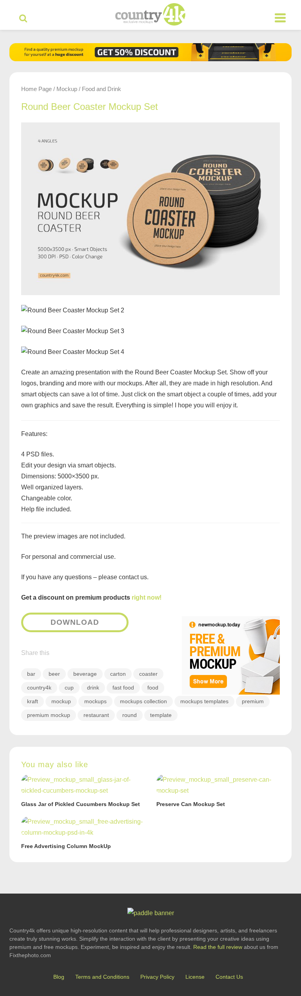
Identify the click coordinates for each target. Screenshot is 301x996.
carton (118, 674)
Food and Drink (101, 89)
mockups (95, 701)
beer (54, 674)
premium (253, 701)
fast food (123, 687)
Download (75, 622)
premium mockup (48, 715)
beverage (85, 674)
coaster (148, 674)
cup (69, 687)
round (129, 715)
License (195, 977)
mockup (61, 701)
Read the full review (217, 947)
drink (93, 687)
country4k (39, 687)
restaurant (96, 715)
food (152, 687)
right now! (146, 597)
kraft (32, 701)
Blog (58, 977)
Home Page (36, 89)
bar (31, 674)
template (161, 715)
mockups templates (204, 701)
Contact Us (229, 977)
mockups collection (143, 701)
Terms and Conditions (102, 977)
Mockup (66, 89)
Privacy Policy (157, 977)
